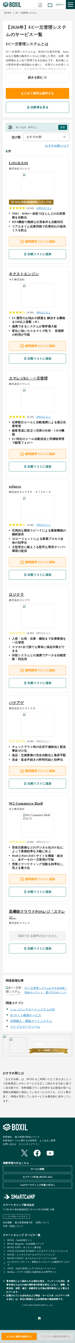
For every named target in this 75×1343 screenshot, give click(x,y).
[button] (37, 127)
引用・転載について (13, 1226)
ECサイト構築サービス (25, 1015)
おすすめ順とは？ (57, 145)
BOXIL (7, 13)
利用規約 (7, 1137)
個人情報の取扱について (27, 1137)
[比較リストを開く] (40, 4)
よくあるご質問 (47, 1140)
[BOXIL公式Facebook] (37, 1153)
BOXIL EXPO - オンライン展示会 (24, 1247)
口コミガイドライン (29, 1144)
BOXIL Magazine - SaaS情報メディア (25, 1244)
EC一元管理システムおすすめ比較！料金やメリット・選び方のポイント (46, 990)
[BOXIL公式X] (24, 1153)
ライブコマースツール (25, 1026)
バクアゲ (16, 703)
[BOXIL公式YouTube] (50, 1153)
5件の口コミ (43, 312)
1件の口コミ (43, 525)
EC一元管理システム (26, 13)
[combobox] (46, 137)
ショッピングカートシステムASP (32, 1009)
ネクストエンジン (24, 274)
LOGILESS (18, 163)
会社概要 (7, 1222)
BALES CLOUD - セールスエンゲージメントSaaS (32, 1258)
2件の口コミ (43, 417)
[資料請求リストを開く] (50, 4)
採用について (42, 1222)
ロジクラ (16, 594)
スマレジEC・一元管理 (28, 378)
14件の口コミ (44, 208)
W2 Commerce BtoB (26, 803)
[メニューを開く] (70, 4)
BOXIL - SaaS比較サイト (19, 1240)
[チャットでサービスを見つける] (55, 1322)
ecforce (15, 486)
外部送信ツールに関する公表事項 (20, 1140)
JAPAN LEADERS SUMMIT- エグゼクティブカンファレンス (37, 1251)
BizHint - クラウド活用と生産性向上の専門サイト (32, 1272)
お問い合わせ (9, 1144)
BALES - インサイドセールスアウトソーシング (31, 1254)
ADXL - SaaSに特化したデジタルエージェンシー (31, 1268)
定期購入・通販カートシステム (31, 1021)
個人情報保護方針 (24, 1222)
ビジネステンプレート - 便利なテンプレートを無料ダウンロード (38, 1263)
